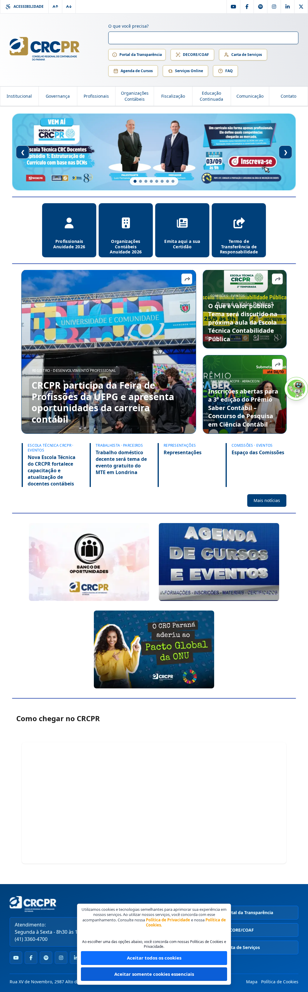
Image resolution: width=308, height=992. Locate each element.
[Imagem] (89, 562)
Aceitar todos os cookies (154, 958)
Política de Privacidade (168, 920)
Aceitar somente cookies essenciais (154, 974)
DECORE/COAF (196, 54)
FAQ (229, 70)
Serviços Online (189, 70)
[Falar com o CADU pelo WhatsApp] (296, 388)
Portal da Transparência (140, 54)
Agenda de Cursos (137, 70)
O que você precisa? (128, 26)
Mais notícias (267, 500)
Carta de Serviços (246, 54)
